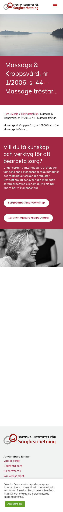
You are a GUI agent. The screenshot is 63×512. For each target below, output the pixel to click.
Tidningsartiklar (29, 114)
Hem (6, 114)
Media (14, 114)
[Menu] (55, 6)
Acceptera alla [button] (15, 504)
